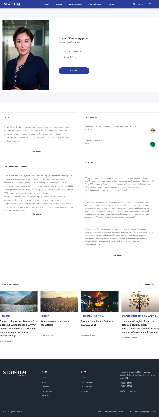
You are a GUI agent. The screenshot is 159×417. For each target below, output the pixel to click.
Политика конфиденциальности (143, 412)
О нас (47, 4)
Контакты (45, 396)
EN (143, 4)
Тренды (111, 4)
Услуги (59, 4)
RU (139, 4)
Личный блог (70, 57)
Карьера (84, 391)
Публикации (47, 391)
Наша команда (75, 4)
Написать (74, 71)
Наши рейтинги (94, 4)
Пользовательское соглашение (110, 412)
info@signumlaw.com (128, 391)
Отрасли (45, 387)
